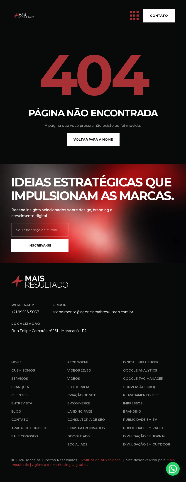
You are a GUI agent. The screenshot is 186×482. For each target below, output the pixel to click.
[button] (173, 469)
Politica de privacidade (101, 460)
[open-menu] (134, 15)
